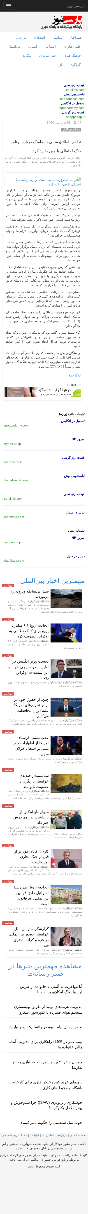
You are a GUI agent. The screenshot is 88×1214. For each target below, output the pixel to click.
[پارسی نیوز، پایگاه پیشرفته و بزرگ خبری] (61, 22)
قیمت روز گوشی (73, 112)
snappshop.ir (75, 117)
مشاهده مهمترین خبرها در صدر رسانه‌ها (45, 969)
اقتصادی (39, 37)
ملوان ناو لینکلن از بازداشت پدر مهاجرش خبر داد (31, 817)
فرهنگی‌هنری (72, 55)
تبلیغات (34, 1135)
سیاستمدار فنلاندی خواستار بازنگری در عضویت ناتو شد (33, 781)
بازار (60, 64)
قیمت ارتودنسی (74, 85)
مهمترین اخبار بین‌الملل (52, 580)
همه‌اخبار (75, 37)
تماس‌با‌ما (48, 1135)
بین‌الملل (14, 46)
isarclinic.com (75, 89)
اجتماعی (50, 46)
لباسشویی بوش (74, 94)
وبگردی (27, 55)
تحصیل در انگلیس (73, 103)
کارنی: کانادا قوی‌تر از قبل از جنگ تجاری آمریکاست (31, 857)
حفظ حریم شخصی (14, 1135)
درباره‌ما (61, 1135)
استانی (32, 46)
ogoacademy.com (72, 108)
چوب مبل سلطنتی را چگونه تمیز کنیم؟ (51, 1122)
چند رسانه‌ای (47, 55)
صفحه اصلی (78, 1135)
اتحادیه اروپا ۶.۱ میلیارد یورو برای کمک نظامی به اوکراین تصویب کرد (29, 631)
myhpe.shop (12, 443)
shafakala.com (13, 517)
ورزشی (21, 37)
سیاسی (58, 37)
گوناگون (75, 64)
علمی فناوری (72, 46)
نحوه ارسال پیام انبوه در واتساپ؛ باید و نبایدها (45, 1027)
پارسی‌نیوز (76, 5)
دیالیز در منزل (75, 512)
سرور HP (78, 439)
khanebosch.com (72, 99)
